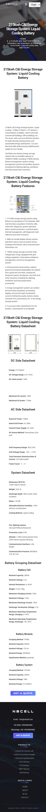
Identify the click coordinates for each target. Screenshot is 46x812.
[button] (26, 4)
